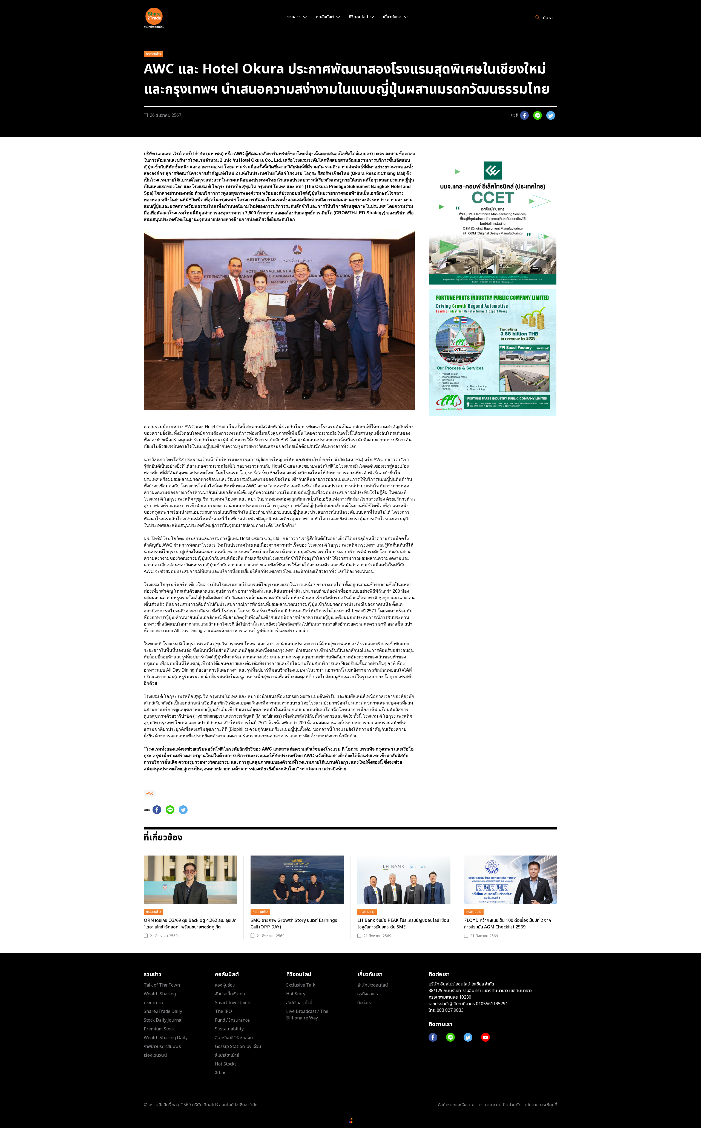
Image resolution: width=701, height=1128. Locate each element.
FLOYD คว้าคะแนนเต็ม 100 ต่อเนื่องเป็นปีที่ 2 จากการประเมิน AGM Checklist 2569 (507, 923)
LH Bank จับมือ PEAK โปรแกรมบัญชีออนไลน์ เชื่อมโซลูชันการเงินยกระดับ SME (403, 923)
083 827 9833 (450, 1010)
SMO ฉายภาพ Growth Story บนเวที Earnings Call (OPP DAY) (294, 923)
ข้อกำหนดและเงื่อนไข (456, 1105)
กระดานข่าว (153, 54)
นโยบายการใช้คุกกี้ (541, 1105)
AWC (149, 793)
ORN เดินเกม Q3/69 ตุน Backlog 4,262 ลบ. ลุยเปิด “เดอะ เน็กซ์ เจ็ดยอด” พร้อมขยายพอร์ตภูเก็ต (190, 923)
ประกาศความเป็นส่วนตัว (499, 1105)
